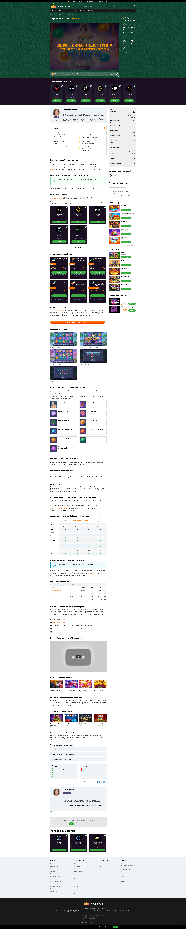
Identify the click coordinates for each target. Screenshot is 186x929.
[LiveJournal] (97, 782)
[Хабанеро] (134, 112)
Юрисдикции (77, 881)
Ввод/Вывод (77, 866)
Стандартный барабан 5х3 (56, 310)
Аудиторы (76, 886)
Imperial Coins (89, 520)
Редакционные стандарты (127, 878)
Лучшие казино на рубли (56, 881)
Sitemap (123, 881)
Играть (56, 100)
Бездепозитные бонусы (56, 886)
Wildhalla (123, 221)
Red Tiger (123, 238)
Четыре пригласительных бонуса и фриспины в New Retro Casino (128, 300)
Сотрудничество (102, 864)
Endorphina (123, 254)
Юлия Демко (56, 119)
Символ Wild (55, 390)
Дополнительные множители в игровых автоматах (121, 189)
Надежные (53, 874)
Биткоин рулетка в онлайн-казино (117, 186)
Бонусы (67, 10)
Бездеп (53, 264)
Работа (99, 866)
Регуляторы (77, 884)
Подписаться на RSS (97, 922)
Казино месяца (77, 879)
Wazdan (66, 725)
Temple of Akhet (124, 260)
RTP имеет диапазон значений (60, 508)
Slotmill (122, 222)
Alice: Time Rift (77, 520)
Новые (52, 864)
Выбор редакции (93, 288)
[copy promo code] (59, 97)
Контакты (123, 876)
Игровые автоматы (55, 876)
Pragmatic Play (124, 214)
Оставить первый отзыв (129, 20)
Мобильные (77, 888)
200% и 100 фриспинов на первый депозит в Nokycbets (127, 307)
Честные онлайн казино (56, 879)
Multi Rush (123, 205)
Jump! (53, 596)
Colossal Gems (55, 593)
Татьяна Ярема (64, 811)
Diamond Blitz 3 (124, 237)
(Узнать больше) (108, 926)
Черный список (54, 866)
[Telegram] (104, 782)
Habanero (52, 691)
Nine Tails (54, 587)
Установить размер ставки (58, 622)
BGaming (123, 206)
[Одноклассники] (101, 782)
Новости (90, 10)
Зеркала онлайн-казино (56, 884)
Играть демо (127, 209)
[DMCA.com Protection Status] (92, 918)
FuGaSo (52, 726)
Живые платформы (78, 871)
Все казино (78, 247)
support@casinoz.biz (114, 1)
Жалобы (82, 10)
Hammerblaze (124, 268)
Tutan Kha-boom (125, 276)
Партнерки (100, 869)
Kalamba (81, 725)
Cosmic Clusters (124, 229)
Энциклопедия (53, 891)
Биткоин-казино (54, 888)
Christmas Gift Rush (56, 590)
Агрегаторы (77, 874)
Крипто (76, 869)
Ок (115, 926)
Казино (54, 10)
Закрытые (52, 869)
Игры (61, 10)
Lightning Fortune (101, 520)
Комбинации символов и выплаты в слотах (119, 195)
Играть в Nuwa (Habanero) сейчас (77, 322)
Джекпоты (52, 871)
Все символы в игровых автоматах (117, 193)
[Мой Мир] (99, 782)
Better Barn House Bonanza (127, 213)
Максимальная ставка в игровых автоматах (120, 191)
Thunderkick (123, 262)
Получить (59, 272)
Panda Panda (55, 599)
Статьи (75, 10)
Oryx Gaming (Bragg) (98, 725)
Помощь (123, 873)
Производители (78, 864)
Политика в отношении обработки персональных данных (127, 869)
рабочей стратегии (92, 573)
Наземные (76, 876)
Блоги (75, 891)
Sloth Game (123, 252)
